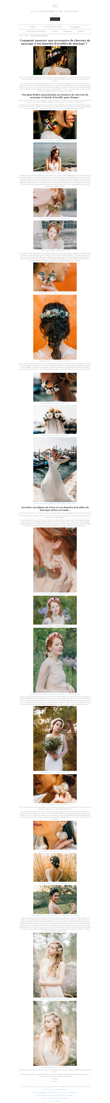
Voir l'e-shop (55, 19)
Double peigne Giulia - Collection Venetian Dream (55, 435)
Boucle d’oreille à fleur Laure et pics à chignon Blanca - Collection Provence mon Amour (55, 915)
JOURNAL (33, 27)
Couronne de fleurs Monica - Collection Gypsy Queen (55, 173)
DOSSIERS (80, 31)
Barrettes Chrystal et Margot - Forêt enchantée (55, 1067)
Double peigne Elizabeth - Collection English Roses (55, 250)
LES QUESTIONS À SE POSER (53, 27)
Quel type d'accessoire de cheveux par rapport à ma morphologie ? (55, 1092)
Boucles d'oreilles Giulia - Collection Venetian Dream (55, 403)
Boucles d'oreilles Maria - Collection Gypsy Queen (55, 804)
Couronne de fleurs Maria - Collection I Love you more (55, 772)
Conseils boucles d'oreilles (39, 35)
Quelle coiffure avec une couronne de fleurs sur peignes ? (55, 1095)
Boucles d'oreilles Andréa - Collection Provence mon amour (55, 293)
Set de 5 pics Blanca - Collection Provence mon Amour (55, 883)
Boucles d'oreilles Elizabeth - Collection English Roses (55, 218)
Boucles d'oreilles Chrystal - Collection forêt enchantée (55, 999)
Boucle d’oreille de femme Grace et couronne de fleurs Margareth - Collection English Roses (55, 694)
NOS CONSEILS (75, 27)
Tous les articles (55, 1101)
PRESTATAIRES (67, 31)
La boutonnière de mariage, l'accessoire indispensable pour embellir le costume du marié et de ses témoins (55, 1086)
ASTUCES (55, 31)
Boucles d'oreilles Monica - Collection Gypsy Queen (55, 140)
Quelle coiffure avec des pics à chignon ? (55, 1098)
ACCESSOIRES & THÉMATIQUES (36, 31)
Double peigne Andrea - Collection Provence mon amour (55, 361)
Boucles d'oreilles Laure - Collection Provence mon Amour (55, 851)
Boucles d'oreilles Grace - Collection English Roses (55, 594)
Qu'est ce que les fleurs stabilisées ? (55, 1089)
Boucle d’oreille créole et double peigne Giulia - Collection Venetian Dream (55, 503)
